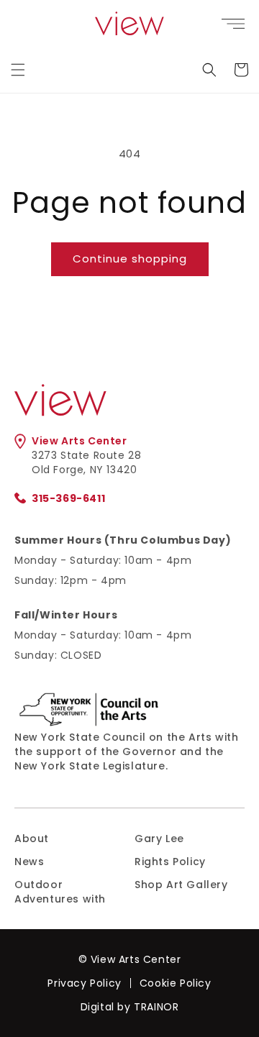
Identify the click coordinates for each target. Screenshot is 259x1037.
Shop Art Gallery (181, 884)
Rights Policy (170, 861)
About (31, 838)
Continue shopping (130, 258)
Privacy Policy (84, 983)
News (29, 861)
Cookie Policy (176, 983)
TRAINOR (156, 1007)
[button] (18, 70)
